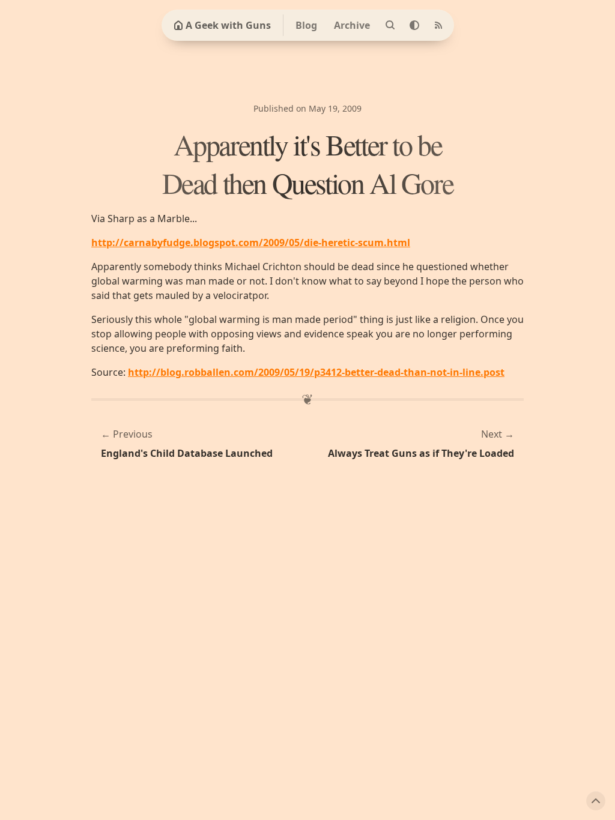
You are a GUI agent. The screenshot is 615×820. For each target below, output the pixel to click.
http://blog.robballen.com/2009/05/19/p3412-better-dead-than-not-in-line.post (316, 372)
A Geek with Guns (228, 25)
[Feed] (438, 25)
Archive (352, 25)
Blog (306, 25)
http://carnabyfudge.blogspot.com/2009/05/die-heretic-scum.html (250, 242)
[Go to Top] (595, 800)
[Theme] (414, 25)
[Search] (390, 25)
